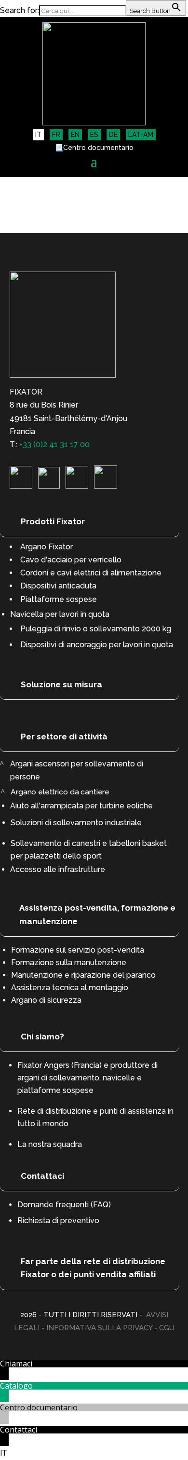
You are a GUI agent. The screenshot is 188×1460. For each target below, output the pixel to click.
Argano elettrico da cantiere (60, 791)
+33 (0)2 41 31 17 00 (54, 444)
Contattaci (18, 1429)
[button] (94, 1453)
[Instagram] (49, 486)
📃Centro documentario (94, 147)
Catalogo (16, 1385)
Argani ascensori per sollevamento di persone (76, 770)
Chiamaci (16, 1363)
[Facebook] (105, 486)
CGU (167, 1328)
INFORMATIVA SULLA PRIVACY (99, 1328)
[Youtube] (77, 486)
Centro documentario (39, 1407)
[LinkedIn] (21, 486)
